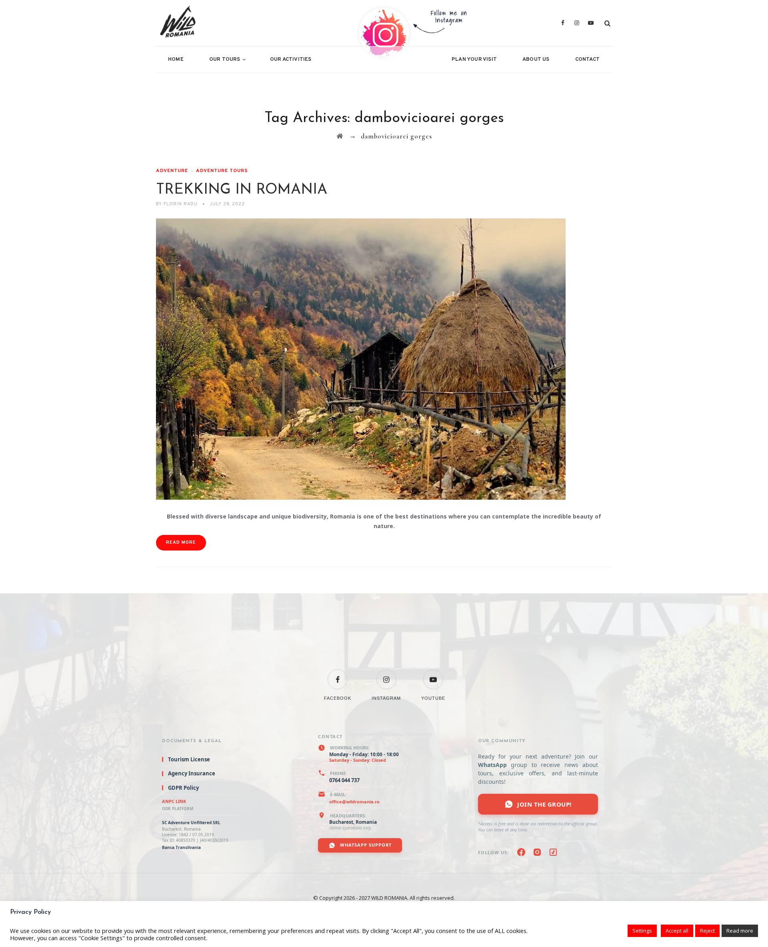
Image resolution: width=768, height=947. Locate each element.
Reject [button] (707, 930)
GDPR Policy (183, 787)
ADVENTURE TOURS (222, 171)
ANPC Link (174, 801)
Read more (739, 930)
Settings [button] (642, 930)
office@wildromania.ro (354, 802)
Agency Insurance (191, 773)
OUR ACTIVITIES (291, 59)
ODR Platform (177, 808)
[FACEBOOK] (337, 674)
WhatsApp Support (365, 845)
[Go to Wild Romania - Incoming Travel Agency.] (339, 136)
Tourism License (189, 759)
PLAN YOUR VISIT (474, 59)
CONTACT (587, 59)
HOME (176, 59)
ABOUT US (536, 59)
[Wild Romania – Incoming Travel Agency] (259, 23)
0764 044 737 (344, 780)
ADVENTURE (172, 171)
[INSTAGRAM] (386, 674)
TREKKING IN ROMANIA (241, 190)
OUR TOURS (224, 59)
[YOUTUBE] (433, 674)
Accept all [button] (677, 930)
